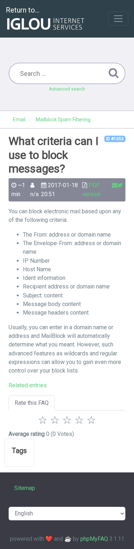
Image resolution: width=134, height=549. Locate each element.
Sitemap (24, 488)
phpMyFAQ (94, 538)
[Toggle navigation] (118, 18)
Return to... (22, 10)
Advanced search (67, 89)
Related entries (28, 385)
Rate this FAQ (32, 402)
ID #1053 (115, 138)
